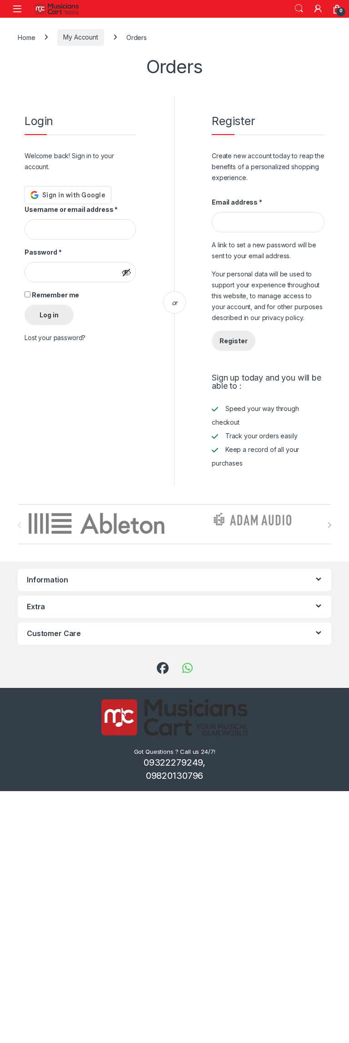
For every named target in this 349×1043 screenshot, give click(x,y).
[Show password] (126, 272)
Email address (237, 202)
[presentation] (329, 525)
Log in (49, 315)
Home (26, 37)
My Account (80, 37)
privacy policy (282, 317)
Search (299, 9)
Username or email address (71, 209)
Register (233, 341)
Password (43, 252)
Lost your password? (55, 337)
